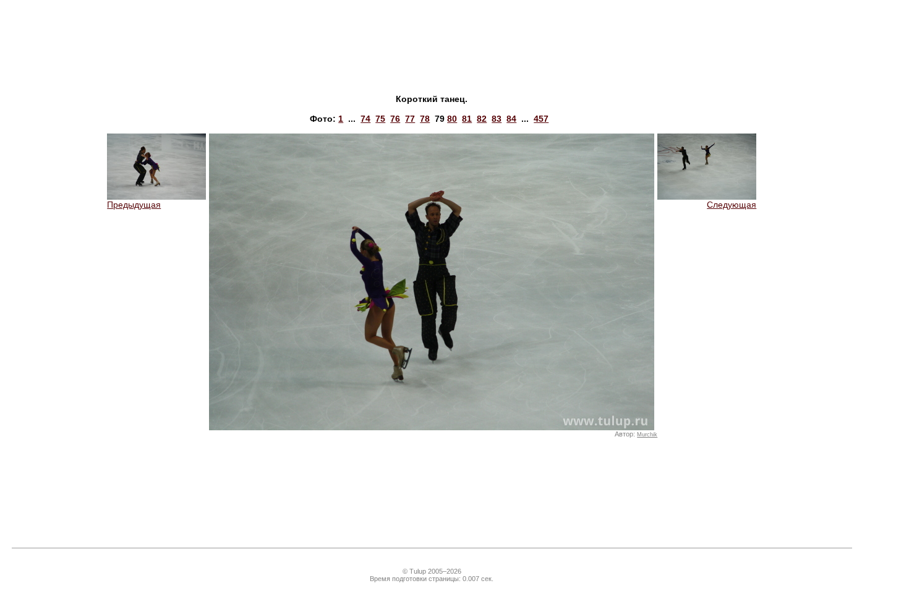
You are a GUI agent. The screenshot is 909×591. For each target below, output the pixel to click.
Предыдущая (134, 205)
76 (395, 119)
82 (482, 119)
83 (496, 119)
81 (467, 119)
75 (380, 119)
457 (541, 119)
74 (365, 119)
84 (511, 119)
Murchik (647, 435)
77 (410, 119)
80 (452, 119)
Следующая (731, 205)
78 (425, 119)
